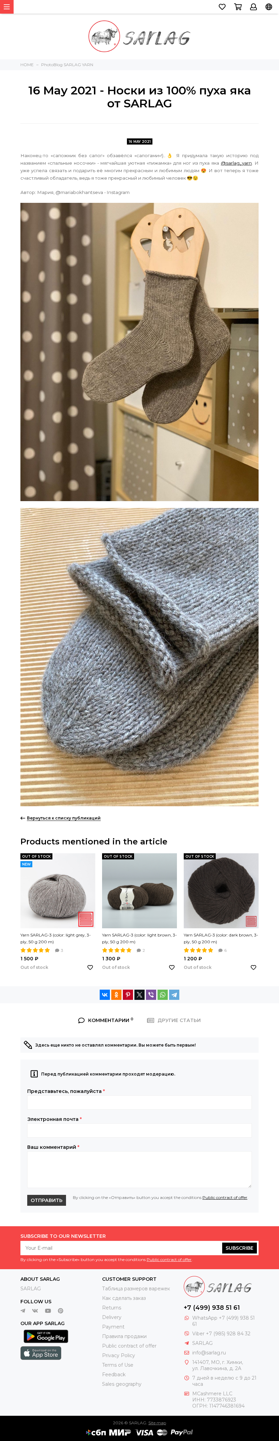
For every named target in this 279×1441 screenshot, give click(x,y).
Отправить (47, 1200)
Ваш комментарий (53, 1147)
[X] (139, 995)
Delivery (111, 1317)
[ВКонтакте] (105, 995)
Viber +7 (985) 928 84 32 (221, 1334)
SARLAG (30, 1289)
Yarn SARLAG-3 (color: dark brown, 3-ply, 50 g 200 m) (221, 938)
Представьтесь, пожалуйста (66, 1091)
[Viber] (151, 995)
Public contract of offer (224, 1197)
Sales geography (122, 1384)
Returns (111, 1308)
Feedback (114, 1374)
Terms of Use (117, 1365)
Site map (157, 1422)
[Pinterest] (128, 995)
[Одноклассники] (116, 995)
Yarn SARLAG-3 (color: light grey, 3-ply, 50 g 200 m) (55, 938)
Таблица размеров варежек (136, 1289)
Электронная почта (54, 1119)
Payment (113, 1327)
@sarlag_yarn (236, 163)
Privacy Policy (118, 1355)
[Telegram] (174, 995)
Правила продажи (124, 1336)
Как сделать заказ (124, 1298)
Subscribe (239, 1248)
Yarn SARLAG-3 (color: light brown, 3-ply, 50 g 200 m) (139, 938)
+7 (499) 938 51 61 (212, 1307)
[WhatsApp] (163, 995)
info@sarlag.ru (209, 1353)
